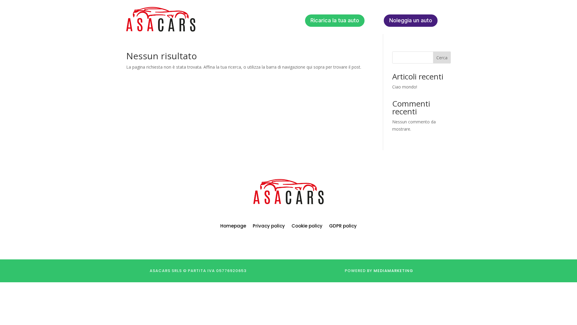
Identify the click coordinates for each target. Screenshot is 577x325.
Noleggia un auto (410, 20)
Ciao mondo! (404, 87)
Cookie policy (307, 226)
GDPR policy (343, 226)
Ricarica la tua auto (334, 20)
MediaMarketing (393, 271)
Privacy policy (269, 226)
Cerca (441, 57)
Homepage (233, 226)
